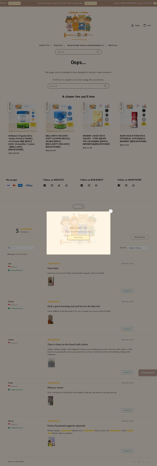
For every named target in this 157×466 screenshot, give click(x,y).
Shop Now (78, 237)
